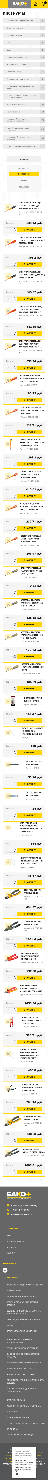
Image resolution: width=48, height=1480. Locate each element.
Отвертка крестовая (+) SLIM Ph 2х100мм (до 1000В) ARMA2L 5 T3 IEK (30, 205)
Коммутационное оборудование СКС (24, 1362)
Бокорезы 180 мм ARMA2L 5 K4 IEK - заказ (34, 1150)
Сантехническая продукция (20, 1434)
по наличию (24, 187)
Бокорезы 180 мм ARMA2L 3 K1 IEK (32, 1118)
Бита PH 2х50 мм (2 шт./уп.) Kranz (33, 699)
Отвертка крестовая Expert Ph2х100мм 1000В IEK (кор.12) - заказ (32, 442)
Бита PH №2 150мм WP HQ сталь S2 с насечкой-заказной (32, 731)
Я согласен (17, 1472)
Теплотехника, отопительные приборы (26, 1423)
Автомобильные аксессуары (21, 1374)
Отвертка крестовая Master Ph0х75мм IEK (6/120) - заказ (31, 571)
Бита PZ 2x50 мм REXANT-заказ (33, 794)
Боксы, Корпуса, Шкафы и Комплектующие (19, 1341)
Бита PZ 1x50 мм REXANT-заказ (33, 762)
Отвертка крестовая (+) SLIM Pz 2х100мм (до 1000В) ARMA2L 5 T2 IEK (30, 309)
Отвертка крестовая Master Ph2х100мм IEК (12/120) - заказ (32, 635)
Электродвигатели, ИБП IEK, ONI (22, 1331)
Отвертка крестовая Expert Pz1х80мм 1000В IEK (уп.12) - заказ (31, 506)
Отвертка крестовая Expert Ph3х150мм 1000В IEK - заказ (31, 474)
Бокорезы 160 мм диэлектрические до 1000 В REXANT (32, 1020)
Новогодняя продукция (18, 1417)
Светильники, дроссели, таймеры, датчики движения (24, 1312)
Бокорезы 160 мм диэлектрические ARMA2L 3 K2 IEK (30, 956)
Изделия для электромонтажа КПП (23, 1319)
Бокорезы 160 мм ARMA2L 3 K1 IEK (32, 891)
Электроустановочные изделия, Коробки (22, 1303)
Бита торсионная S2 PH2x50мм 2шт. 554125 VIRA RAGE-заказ (32, 861)
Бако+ (10, 1235)
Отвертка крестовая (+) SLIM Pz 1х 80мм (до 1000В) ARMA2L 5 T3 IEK (32, 275)
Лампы (10, 1325)
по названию (24, 174)
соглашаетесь (19, 1462)
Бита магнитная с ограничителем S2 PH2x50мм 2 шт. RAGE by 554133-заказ (30, 827)
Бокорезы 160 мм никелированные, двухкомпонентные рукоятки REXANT (29, 1053)
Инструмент (12, 1411)
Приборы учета (14, 1290)
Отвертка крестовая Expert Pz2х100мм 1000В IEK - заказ (31, 539)
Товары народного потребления (22, 1348)
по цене (24, 180)
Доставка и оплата (16, 1241)
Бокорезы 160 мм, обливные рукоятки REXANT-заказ (32, 1087)
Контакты (11, 1247)
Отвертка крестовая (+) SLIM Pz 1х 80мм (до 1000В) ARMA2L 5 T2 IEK (32, 240)
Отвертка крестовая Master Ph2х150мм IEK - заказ (33, 667)
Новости (11, 1253)
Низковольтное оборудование (21, 1296)
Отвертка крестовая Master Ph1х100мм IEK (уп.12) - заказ (32, 603)
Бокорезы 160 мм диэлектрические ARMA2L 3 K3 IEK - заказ (31, 988)
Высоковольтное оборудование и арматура (23, 1355)
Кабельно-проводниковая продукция (25, 1284)
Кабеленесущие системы (19, 1368)
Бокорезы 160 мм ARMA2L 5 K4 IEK (32, 923)
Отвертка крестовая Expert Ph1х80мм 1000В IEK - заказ (33, 410)
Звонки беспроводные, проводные (24, 1406)
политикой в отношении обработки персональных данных (23, 1455)
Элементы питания (16, 1400)
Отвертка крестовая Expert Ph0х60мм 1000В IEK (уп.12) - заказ (32, 378)
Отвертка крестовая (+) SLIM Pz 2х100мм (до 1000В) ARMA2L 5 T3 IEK (30, 344)
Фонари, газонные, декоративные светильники (23, 1390)
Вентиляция (12, 1429)
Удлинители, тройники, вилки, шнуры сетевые (25, 1381)
